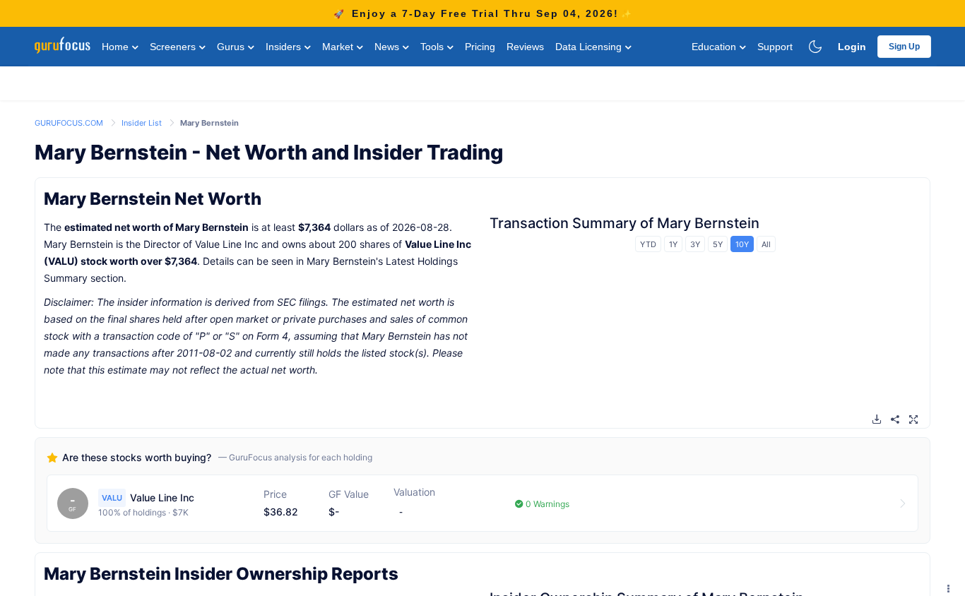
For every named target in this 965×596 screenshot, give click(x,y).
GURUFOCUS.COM (70, 123)
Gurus (232, 46)
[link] (70, 122)
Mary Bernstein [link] (209, 123)
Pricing (480, 46)
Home (116, 46)
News (388, 46)
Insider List (143, 123)
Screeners (174, 46)
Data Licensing (589, 46)
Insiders (285, 46)
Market (339, 46)
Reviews (525, 46)
